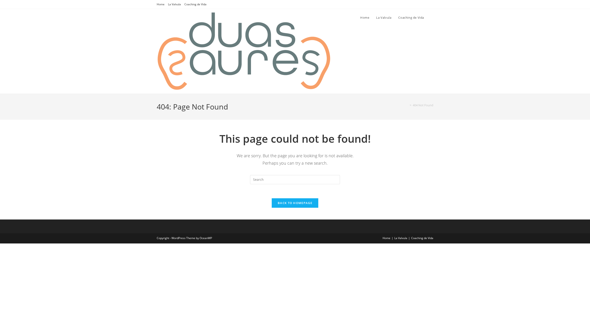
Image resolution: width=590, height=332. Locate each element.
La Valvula (174, 4)
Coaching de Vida (195, 4)
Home (161, 4)
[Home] (407, 105)
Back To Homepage (295, 203)
